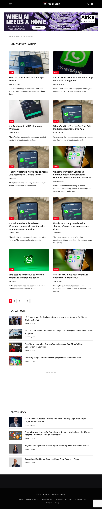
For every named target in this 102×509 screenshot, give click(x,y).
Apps (11, 72)
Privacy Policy (47, 499)
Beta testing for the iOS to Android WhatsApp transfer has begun (26, 276)
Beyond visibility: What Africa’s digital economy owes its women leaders (57, 445)
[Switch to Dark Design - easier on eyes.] (88, 4)
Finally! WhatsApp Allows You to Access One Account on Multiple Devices (28, 173)
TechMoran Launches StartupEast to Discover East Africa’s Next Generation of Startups (53, 345)
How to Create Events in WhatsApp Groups (26, 79)
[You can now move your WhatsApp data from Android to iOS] (73, 260)
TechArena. (46, 494)
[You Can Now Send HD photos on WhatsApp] (29, 111)
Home (21, 499)
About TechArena (32, 499)
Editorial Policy (80, 499)
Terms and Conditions (63, 499)
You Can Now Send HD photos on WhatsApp (25, 127)
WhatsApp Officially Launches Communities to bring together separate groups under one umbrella (72, 174)
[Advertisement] (51, 389)
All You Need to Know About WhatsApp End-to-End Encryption (73, 79)
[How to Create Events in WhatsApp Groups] (29, 62)
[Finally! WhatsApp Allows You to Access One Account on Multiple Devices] (29, 157)
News (56, 218)
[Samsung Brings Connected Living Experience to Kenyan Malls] (15, 360)
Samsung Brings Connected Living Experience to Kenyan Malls (53, 357)
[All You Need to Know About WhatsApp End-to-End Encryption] (73, 62)
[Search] (92, 4)
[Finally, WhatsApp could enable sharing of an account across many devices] (73, 208)
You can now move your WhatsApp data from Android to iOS (70, 276)
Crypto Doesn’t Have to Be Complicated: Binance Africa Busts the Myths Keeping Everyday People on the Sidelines (57, 433)
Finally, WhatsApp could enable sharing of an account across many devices (71, 226)
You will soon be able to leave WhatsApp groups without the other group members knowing (27, 226)
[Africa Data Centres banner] (51, 21)
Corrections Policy (52, 503)
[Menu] (10, 4)
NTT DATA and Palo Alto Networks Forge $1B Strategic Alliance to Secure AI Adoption (59, 331)
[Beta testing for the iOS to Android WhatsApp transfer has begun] (29, 260)
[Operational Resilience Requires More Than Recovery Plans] (15, 462)
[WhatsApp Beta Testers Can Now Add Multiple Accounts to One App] (73, 111)
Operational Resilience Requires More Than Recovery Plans (52, 459)
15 (27, 301)
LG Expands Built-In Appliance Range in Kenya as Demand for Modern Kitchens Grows (56, 318)
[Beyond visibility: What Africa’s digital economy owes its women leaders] (15, 449)
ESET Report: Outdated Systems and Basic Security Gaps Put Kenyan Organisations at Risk (55, 419)
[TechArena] (51, 4)
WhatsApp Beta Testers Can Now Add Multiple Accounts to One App (72, 127)
